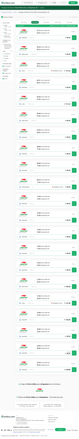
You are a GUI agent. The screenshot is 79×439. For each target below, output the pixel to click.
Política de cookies (17, 432)
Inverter (42, 7)
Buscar (73, 3)
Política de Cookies (52, 419)
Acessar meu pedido (21, 423)
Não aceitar (51, 429)
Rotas (15, 12)
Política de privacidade (35, 432)
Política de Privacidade (53, 417)
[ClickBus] (5, 417)
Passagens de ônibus (6, 12)
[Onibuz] (8, 2)
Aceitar (60, 429)
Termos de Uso (51, 421)
